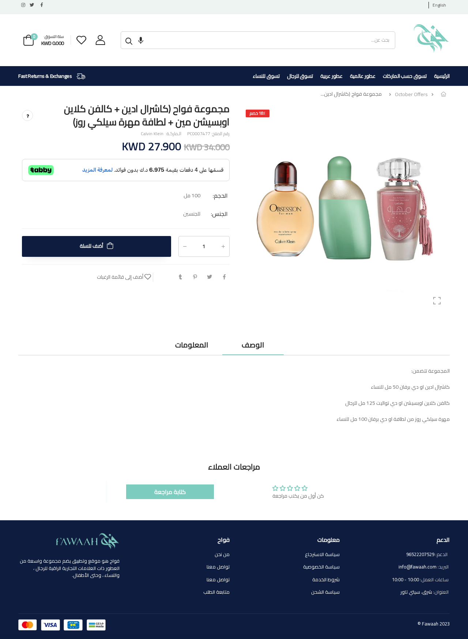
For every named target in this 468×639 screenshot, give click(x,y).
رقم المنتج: (220, 133)
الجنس (219, 213)
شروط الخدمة (326, 579)
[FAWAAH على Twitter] (31, 5)
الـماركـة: (173, 133)
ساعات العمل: (434, 579)
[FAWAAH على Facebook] (40, 5)
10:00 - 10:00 (405, 579)
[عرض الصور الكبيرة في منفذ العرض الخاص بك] (437, 300)
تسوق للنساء (266, 76)
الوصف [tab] (253, 344)
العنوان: (441, 592)
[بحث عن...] (129, 40)
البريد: (443, 567)
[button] (141, 40)
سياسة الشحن (325, 591)
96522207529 (420, 554)
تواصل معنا (218, 566)
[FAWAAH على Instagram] (22, 5)
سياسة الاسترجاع (322, 554)
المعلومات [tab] (191, 344)
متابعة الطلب (216, 591)
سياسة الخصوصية (321, 566)
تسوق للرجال (300, 76)
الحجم (220, 195)
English (439, 5)
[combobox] (266, 40)
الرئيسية (442, 76)
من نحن (222, 554)
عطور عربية (331, 76)
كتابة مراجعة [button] (170, 491)
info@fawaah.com (418, 566)
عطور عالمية (362, 76)
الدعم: (442, 554)
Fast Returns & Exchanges (45, 76)
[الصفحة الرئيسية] (443, 94)
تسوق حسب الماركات (405, 76)
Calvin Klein (152, 133)
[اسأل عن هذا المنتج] (27, 115)
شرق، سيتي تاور (416, 591)
